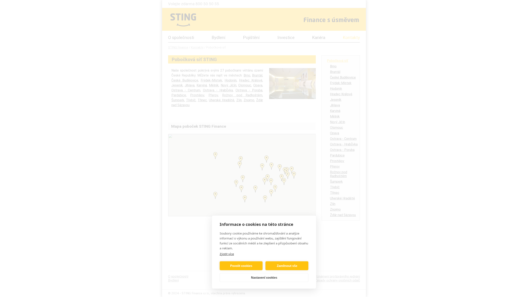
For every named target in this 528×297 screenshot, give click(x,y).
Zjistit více (227, 254)
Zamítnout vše (287, 266)
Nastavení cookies (264, 277)
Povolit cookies (241, 266)
